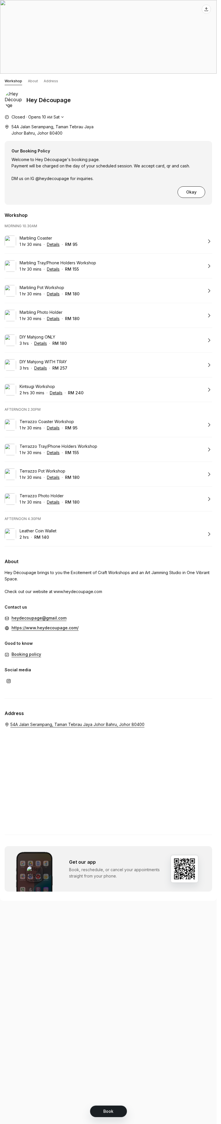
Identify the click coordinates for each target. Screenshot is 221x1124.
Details (53, 244)
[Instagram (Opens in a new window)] (8, 681)
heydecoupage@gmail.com (39, 617)
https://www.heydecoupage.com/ (45, 627)
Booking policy (26, 654)
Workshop (13, 81)
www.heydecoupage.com (78, 591)
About (33, 81)
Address (51, 81)
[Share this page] (206, 9)
